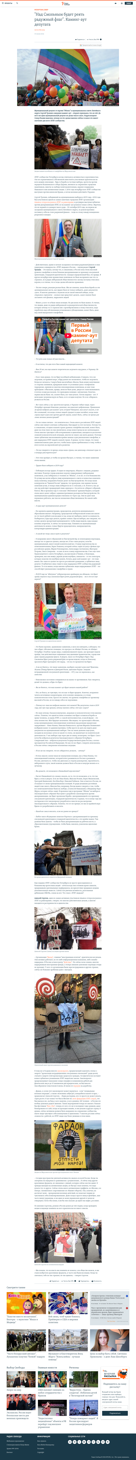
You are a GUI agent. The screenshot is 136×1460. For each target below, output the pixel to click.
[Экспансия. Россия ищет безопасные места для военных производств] (21, 1402)
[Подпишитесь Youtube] (84, 1442)
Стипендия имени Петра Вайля (18, 1445)
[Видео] (116, 3)
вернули (77, 1086)
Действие (67, 962)
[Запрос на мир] (21, 1379)
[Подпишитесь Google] (70, 1442)
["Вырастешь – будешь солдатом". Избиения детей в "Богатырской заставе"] (83, 1379)
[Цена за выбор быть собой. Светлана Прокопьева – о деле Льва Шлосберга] (109, 1340)
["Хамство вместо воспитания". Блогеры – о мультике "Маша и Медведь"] (26, 1303)
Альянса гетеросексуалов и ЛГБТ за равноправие (54, 202)
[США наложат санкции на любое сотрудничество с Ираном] (52, 1379)
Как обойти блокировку (45, 1445)
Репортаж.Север (41, 10)
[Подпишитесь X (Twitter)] (79, 1442)
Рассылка (40, 1448)
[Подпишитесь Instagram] (93, 1442)
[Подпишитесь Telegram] (89, 1442)
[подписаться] (108, 1442)
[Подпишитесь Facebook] (74, 1442)
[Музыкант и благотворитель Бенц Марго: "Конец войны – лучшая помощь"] (68, 1340)
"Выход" (50, 957)
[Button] (80, 39)
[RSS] (98, 1442)
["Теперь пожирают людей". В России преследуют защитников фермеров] (83, 1408)
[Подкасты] (103, 1442)
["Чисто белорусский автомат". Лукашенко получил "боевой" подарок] (26, 1340)
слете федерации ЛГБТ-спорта (84, 1099)
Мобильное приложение (15, 1441)
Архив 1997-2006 (13, 1448)
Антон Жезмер (39, 30)
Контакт (10, 1452)
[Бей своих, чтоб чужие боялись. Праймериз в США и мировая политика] (68, 1303)
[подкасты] (122, 3)
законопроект (62, 1071)
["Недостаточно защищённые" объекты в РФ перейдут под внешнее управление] (52, 1408)
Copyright (40, 1452)
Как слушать (41, 1441)
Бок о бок (51, 1106)
